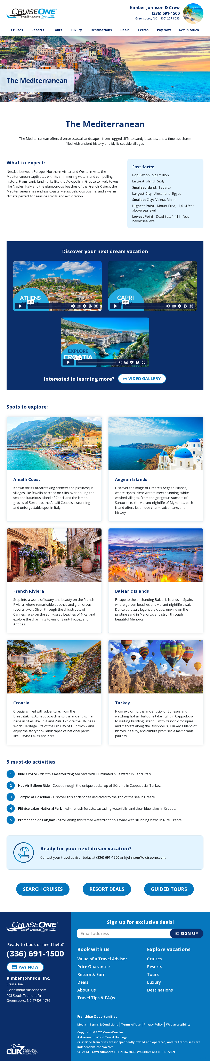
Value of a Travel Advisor (102, 959)
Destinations (101, 30)
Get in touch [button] (189, 30)
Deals (124, 30)
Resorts (38, 30)
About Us (86, 990)
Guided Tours (169, 889)
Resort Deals (106, 889)
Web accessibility (178, 1024)
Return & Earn (91, 974)
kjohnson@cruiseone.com (144, 857)
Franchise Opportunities (97, 1016)
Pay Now (164, 30)
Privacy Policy (153, 1024)
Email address (88, 929)
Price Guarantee (93, 966)
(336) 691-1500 (107, 857)
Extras (143, 30)
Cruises (17, 30)
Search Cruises (43, 889)
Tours (57, 30)
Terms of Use (130, 1024)
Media (81, 1024)
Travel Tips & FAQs (96, 998)
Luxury (76, 30)
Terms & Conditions (103, 1024)
